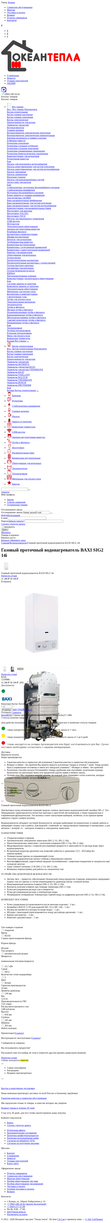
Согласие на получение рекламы (23, 1143)
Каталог (11, 1153)
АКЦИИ (11, 83)
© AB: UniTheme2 (94, 1219)
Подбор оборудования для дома (22, 1181)
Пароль (4, 521)
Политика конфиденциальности (23, 1135)
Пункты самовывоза (17, 17)
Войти (4, 515)
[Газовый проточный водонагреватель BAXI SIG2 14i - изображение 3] (42, 830)
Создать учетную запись (13, 524)
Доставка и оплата (16, 12)
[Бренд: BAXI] (7, 701)
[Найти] (29, 489)
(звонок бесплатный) (26, 1204)
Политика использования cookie (23, 1138)
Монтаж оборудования (18, 1178)
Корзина (5, 540)
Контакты (12, 20)
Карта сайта (13, 1163)
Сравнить (16, 712)
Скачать (19, 1033)
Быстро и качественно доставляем (18, 1088)
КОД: (4, 677)
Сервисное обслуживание (20, 7)
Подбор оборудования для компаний (25, 1184)
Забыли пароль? (16, 521)
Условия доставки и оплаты (20, 1189)
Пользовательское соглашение (22, 1133)
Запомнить (9, 527)
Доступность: (7, 685)
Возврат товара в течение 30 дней (18, 1108)
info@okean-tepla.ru (16, 1212)
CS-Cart (61, 1219)
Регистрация (14, 515)
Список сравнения (16, 502)
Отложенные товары (17, 505)
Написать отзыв (9, 575)
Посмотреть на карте (17, 1214)
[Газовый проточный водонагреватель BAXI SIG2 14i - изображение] (42, 664)
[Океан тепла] (40, 70)
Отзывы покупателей (17, 81)
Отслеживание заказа (11, 512)
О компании (13, 75)
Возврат (11, 15)
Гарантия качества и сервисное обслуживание (24, 1098)
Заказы (10, 499)
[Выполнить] (51, 513)
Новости (11, 78)
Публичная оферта (16, 1130)
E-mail (4, 518)
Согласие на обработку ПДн (21, 1140)
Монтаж (11, 10)
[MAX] (3, 91)
